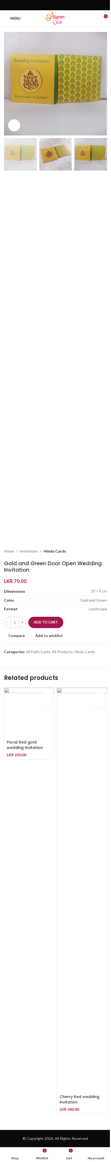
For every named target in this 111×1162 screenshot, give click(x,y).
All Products (62, 651)
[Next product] (103, 551)
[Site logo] (55, 18)
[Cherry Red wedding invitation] (82, 890)
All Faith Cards (38, 651)
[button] (46, 695)
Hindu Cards (55, 551)
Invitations (29, 551)
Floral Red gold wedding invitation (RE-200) (25, 747)
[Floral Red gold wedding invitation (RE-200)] (29, 713)
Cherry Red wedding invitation (79, 1099)
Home (9, 551)
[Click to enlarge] (14, 125)
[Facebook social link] (48, 5)
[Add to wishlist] (46, 704)
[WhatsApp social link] (62, 5)
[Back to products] (97, 551)
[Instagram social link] (55, 5)
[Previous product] (91, 551)
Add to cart (46, 622)
